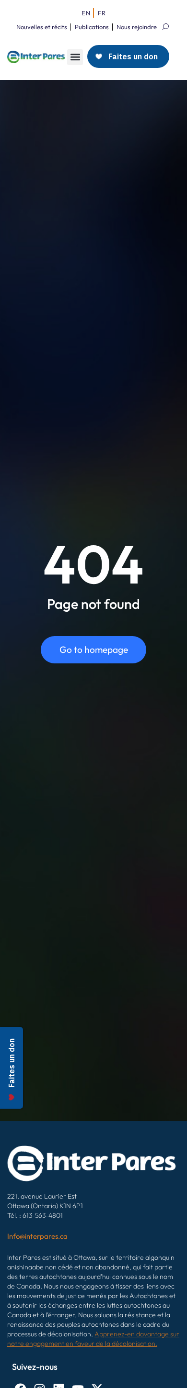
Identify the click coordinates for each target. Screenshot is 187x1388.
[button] (75, 57)
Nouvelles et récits (41, 27)
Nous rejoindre (137, 27)
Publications (92, 27)
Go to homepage (93, 649)
